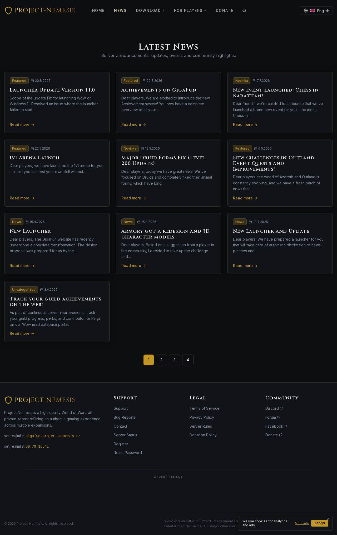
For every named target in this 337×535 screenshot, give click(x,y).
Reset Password (128, 452)
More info (302, 523)
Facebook (274, 426)
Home (98, 10)
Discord (272, 408)
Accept (319, 523)
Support (121, 408)
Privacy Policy (202, 417)
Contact (120, 426)
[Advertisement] (168, 494)
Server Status (125, 435)
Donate (224, 10)
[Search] (244, 10)
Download (148, 10)
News (120, 10)
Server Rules (201, 426)
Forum (271, 417)
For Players (188, 10)
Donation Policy (203, 435)
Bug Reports (124, 417)
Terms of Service (205, 408)
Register (121, 444)
